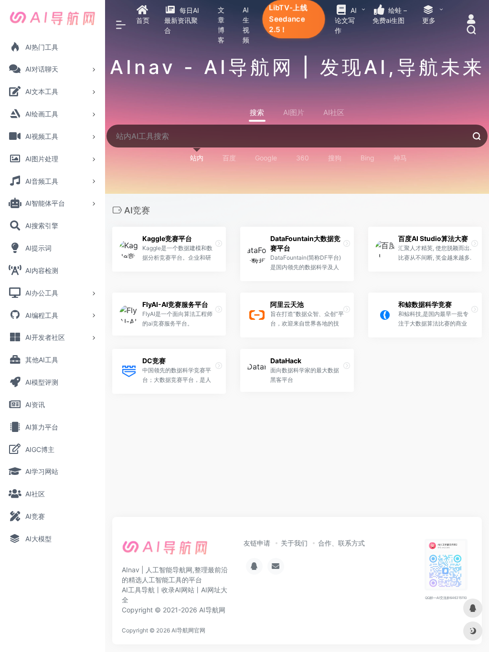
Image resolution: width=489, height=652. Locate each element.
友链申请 (257, 543)
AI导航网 (212, 610)
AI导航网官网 (188, 630)
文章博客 (221, 25)
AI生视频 (246, 25)
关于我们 (294, 543)
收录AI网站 (177, 590)
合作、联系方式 (341, 543)
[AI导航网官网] (165, 550)
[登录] (471, 20)
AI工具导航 (138, 590)
